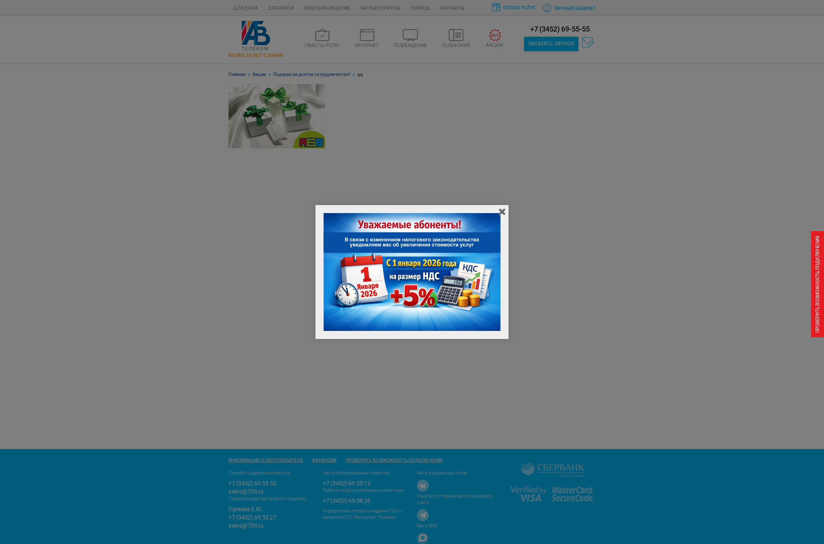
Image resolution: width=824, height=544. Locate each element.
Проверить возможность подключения (817, 284)
